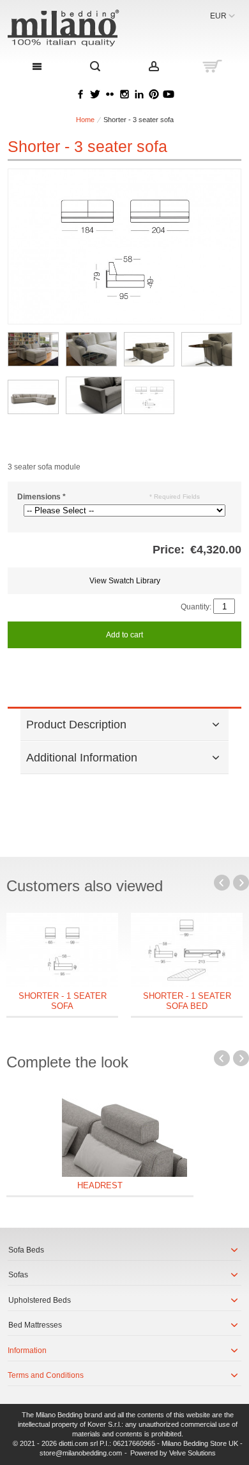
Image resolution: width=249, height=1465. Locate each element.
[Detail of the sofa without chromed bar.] (94, 395)
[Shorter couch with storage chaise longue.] (33, 349)
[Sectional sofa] (33, 397)
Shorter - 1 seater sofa (63, 1001)
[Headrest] (124, 1132)
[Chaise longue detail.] (91, 349)
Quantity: (196, 606)
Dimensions (41, 496)
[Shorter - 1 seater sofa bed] (187, 950)
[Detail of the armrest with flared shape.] (206, 349)
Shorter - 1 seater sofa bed (187, 1001)
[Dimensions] (149, 397)
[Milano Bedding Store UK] (78, 28)
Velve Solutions (192, 1453)
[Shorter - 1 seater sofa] (62, 950)
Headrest (100, 1185)
